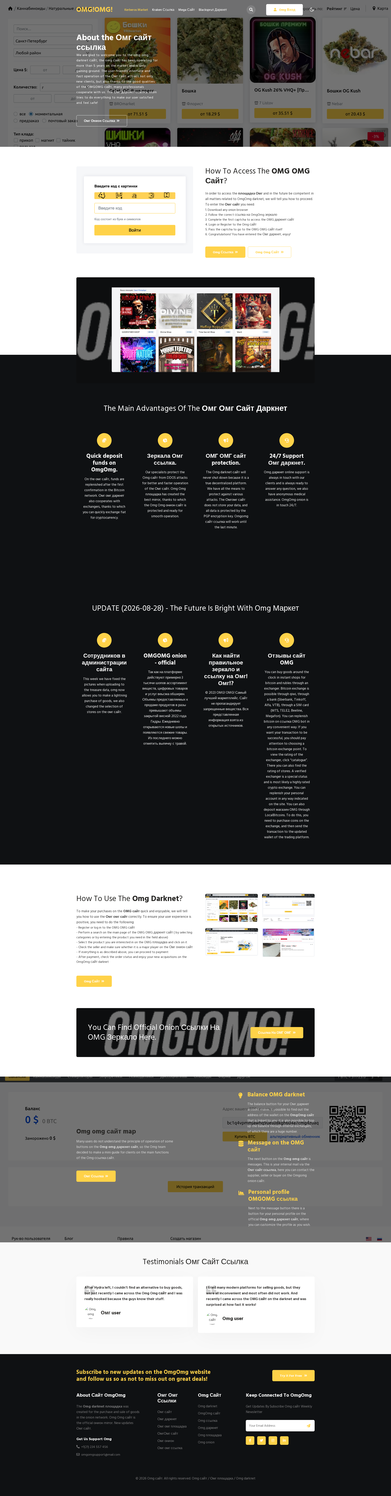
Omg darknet (207, 1406)
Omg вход (286, 9)
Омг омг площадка (172, 1426)
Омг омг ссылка (169, 1448)
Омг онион (165, 1441)
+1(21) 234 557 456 (94, 1447)
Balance (276, 1094)
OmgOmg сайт (209, 1413)
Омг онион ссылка (99, 121)
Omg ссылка (223, 252)
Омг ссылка (94, 1176)
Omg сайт (92, 981)
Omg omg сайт (267, 252)
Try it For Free (291, 1375)
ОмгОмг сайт (167, 1433)
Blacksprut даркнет (213, 9)
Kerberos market (136, 9)
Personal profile (273, 1196)
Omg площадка (210, 1435)
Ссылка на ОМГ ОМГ (274, 1032)
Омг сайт (164, 1412)
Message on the (276, 1146)
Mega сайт (186, 9)
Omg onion (206, 1442)
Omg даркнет (208, 1428)
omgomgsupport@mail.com (100, 1454)
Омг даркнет (167, 1419)
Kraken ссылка (163, 9)
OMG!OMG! (94, 9)
